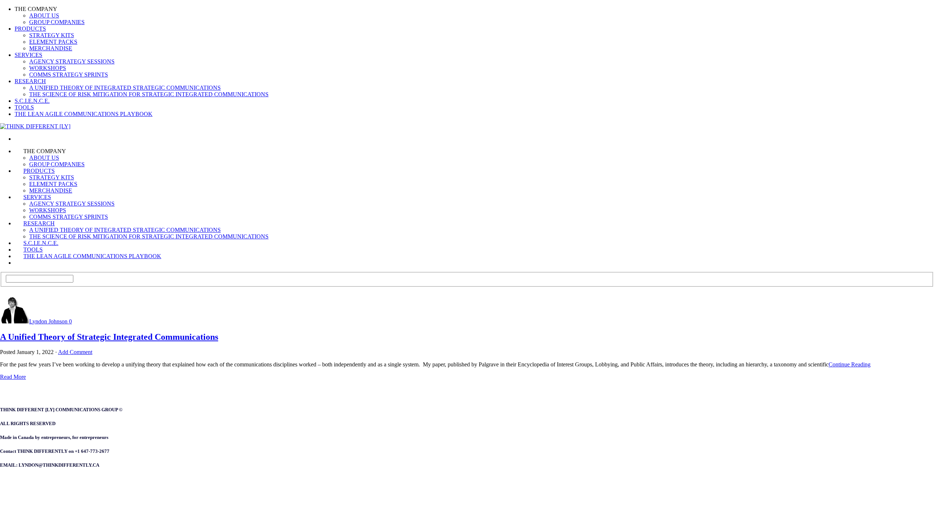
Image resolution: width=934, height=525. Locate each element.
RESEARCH (30, 81)
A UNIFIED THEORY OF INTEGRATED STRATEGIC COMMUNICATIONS (125, 88)
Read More (13, 377)
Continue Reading (850, 364)
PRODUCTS (30, 29)
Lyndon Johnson (48, 321)
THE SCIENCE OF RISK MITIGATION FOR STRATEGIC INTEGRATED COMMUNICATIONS (149, 94)
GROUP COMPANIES (57, 22)
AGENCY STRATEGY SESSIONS (72, 61)
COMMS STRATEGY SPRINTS (68, 74)
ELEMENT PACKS (53, 42)
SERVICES (28, 55)
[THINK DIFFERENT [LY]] (23, 139)
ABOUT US (44, 15)
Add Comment (75, 352)
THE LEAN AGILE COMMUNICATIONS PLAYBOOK (84, 114)
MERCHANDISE (50, 48)
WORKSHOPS (47, 68)
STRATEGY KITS (51, 35)
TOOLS (24, 107)
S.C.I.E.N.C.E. (32, 101)
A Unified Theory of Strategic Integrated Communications (109, 337)
